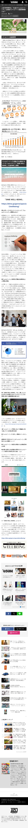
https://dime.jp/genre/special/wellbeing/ (13, 538)
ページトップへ (14, 795)
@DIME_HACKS (21, 628)
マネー (6, 5)
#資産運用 (15, 16)
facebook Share (8, 613)
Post (14, 613)
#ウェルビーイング (6, 16)
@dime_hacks (14, 632)
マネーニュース (12, 5)
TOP (2, 5)
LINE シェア (19, 613)
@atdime (8, 628)
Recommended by (16, 606)
